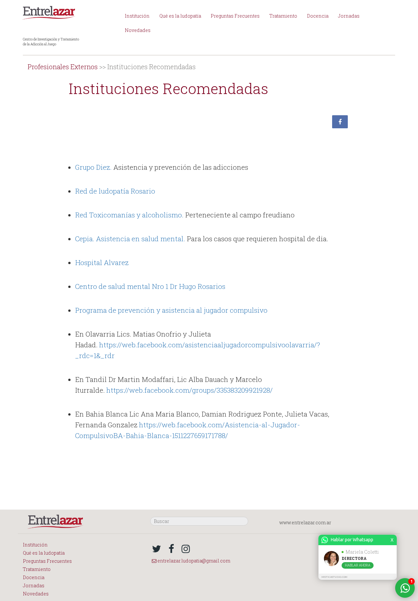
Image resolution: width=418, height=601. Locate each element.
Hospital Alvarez (102, 262)
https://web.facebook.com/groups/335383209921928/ (189, 390)
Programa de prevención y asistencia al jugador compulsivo (171, 310)
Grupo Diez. (93, 167)
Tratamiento (283, 16)
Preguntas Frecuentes (235, 16)
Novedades (138, 30)
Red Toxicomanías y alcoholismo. (129, 214)
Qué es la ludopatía (180, 16)
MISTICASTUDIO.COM (334, 577)
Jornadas (349, 16)
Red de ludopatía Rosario (115, 191)
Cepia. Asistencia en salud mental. (130, 238)
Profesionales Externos (63, 66)
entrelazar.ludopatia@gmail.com (193, 561)
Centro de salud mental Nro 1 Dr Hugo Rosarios (150, 286)
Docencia (318, 16)
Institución (137, 16)
